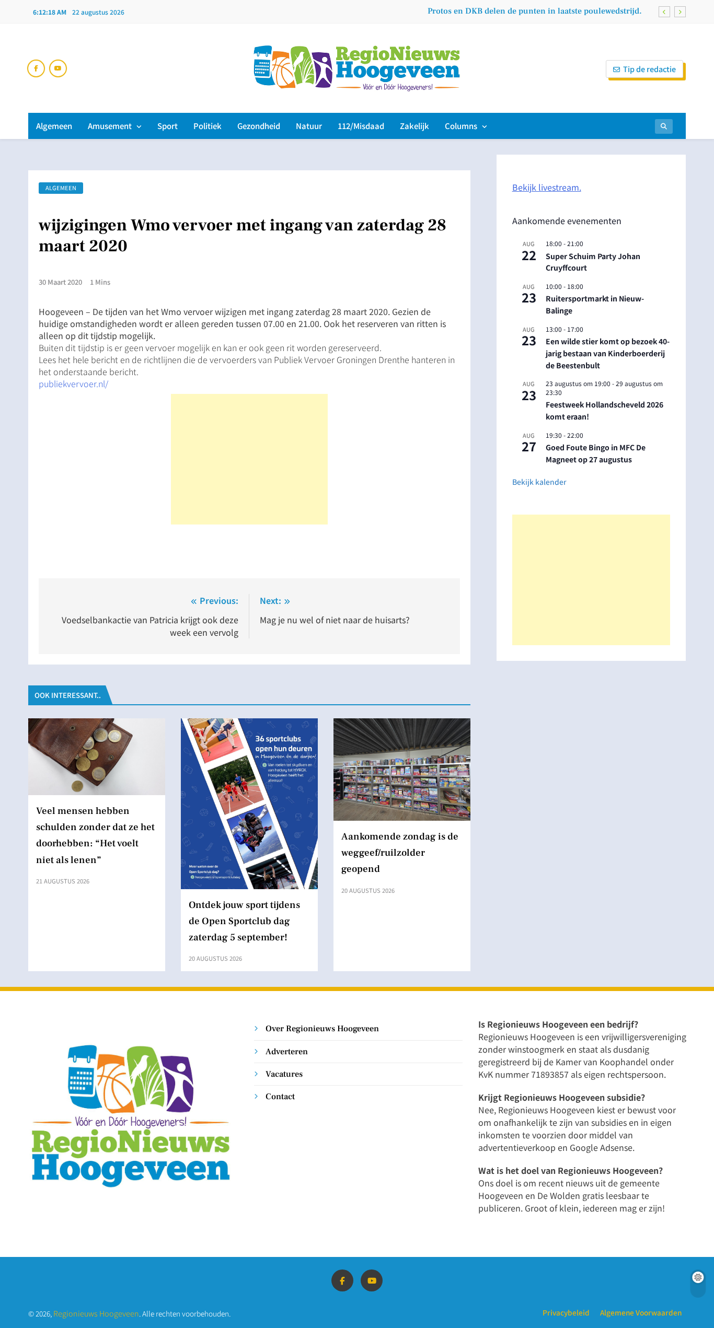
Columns (461, 125)
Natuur (309, 125)
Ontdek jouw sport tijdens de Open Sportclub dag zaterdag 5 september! (244, 921)
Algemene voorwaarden (641, 1312)
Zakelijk (414, 125)
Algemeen (54, 125)
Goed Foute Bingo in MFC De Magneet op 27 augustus (596, 453)
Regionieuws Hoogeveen (96, 1313)
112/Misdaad (361, 125)
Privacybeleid (566, 1312)
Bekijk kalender (539, 481)
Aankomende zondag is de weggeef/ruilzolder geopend (399, 852)
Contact (280, 1096)
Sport (167, 125)
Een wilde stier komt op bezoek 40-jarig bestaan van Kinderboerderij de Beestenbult (608, 353)
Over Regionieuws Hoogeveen (322, 1028)
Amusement (110, 125)
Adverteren (287, 1051)
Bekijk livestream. (546, 187)
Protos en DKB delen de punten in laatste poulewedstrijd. (535, 11)
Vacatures (284, 1073)
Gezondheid (258, 125)
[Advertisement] (249, 459)
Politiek (207, 125)
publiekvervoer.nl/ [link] (73, 383)
